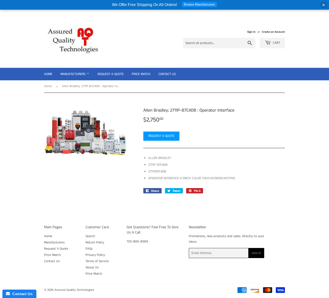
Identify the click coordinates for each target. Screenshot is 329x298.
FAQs (89, 248)
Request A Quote (111, 74)
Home (48, 74)
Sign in (251, 32)
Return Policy (95, 242)
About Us (92, 267)
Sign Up (256, 253)
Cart (276, 42)
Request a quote (161, 135)
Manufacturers (73, 74)
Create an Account (273, 32)
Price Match (141, 74)
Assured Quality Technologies (74, 290)
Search (90, 236)
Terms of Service (97, 261)
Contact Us (167, 74)
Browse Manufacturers (199, 4)
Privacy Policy (95, 255)
